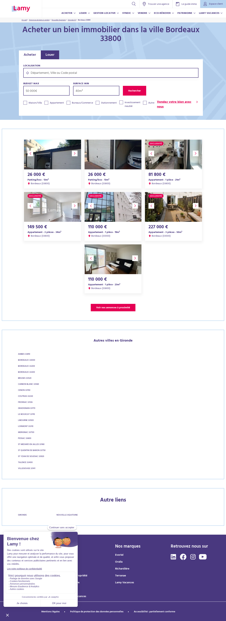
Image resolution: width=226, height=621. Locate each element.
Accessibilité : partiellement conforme (154, 611)
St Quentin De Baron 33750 (32, 451)
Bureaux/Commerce (82, 103)
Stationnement (109, 103)
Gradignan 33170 (26, 408)
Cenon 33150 (24, 390)
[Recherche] (134, 4)
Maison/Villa (35, 103)
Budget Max (31, 84)
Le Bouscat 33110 (26, 414)
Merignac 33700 (26, 432)
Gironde (22, 515)
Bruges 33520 (24, 378)
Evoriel (119, 555)
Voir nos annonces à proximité (113, 307)
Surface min (81, 84)
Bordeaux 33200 (26, 366)
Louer (50, 55)
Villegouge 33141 (26, 469)
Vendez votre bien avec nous (174, 105)
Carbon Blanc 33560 (28, 384)
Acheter (30, 55)
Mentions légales (50, 611)
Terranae (120, 576)
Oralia (119, 562)
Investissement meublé (132, 104)
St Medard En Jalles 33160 (31, 445)
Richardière (122, 569)
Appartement (57, 103)
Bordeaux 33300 (26, 372)
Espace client (216, 4)
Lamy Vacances (124, 582)
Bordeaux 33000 (26, 360)
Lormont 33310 (25, 426)
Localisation (31, 66)
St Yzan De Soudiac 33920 (31, 457)
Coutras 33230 (25, 396)
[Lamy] (21, 9)
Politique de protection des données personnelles (96, 611)
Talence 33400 (25, 463)
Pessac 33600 (24, 438)
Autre (151, 103)
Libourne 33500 (26, 420)
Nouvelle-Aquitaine (67, 515)
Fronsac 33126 (25, 402)
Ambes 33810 (24, 354)
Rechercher (134, 91)
